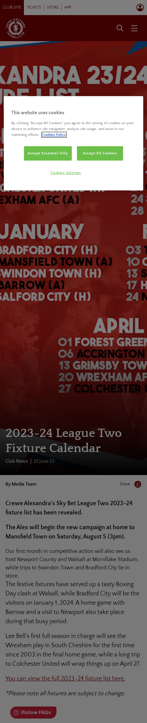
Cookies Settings (66, 172)
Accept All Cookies (100, 153)
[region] (74, 143)
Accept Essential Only (48, 153)
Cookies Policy (54, 134)
